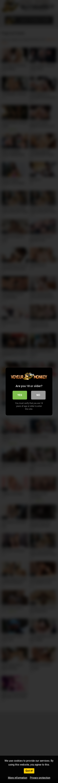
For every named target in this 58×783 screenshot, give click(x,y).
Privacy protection (40, 777)
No (38, 395)
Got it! (29, 770)
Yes (19, 395)
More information (17, 777)
